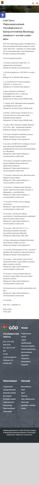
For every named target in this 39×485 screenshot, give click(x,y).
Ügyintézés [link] (25, 355)
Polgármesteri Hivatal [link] (26, 335)
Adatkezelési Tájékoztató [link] (15, 435)
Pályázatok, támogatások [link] (25, 360)
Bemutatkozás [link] (26, 387)
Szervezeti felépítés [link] (28, 346)
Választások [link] (7, 411)
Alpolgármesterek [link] (9, 390)
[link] (2, 15)
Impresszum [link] (28, 435)
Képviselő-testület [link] (9, 393)
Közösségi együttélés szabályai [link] (28, 403)
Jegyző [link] (23, 340)
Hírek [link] (23, 390)
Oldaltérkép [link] (31, 432)
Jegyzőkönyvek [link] (8, 402)
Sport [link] (23, 393)
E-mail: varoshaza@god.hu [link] (9, 355)
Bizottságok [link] (7, 396)
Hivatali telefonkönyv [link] (28, 349)
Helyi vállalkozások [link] (28, 399)
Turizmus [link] (24, 396)
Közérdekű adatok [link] (9, 399)
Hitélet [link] (23, 408)
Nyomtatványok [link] (26, 352)
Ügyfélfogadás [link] (26, 343)
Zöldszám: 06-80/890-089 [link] (8, 361)
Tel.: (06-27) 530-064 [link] (9, 349)
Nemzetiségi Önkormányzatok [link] (9, 406)
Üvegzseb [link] (24, 365)
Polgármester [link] (8, 387)
